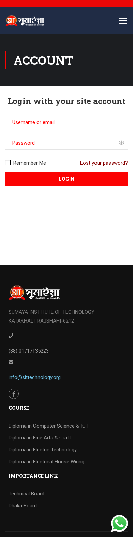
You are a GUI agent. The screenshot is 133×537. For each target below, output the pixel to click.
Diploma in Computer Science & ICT (49, 426)
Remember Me (29, 163)
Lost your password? (104, 163)
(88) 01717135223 (29, 351)
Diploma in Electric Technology (43, 450)
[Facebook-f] (14, 394)
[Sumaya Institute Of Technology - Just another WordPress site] (24, 24)
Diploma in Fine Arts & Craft (40, 438)
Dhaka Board (23, 506)
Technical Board (26, 494)
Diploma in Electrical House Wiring (46, 462)
